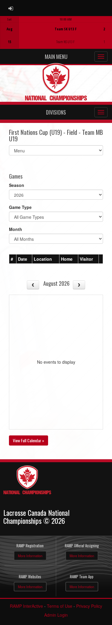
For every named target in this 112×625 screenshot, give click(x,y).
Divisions (56, 112)
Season (16, 185)
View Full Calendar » (28, 440)
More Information (30, 555)
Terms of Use (59, 606)
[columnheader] (12, 259)
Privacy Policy (89, 606)
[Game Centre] (56, 37)
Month (15, 229)
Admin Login (56, 615)
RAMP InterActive (26, 606)
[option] (56, 32)
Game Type (20, 207)
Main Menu (56, 56)
